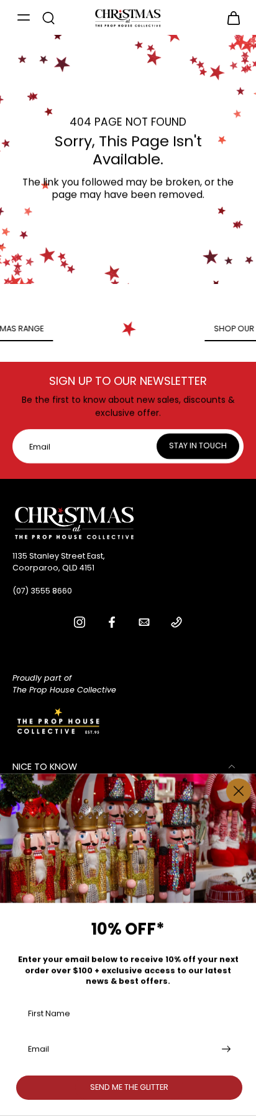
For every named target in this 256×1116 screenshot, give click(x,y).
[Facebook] (112, 622)
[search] (48, 17)
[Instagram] (79, 622)
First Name (49, 1013)
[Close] (238, 790)
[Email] (144, 622)
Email (38, 1049)
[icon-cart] (230, 17)
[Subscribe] (224, 1049)
